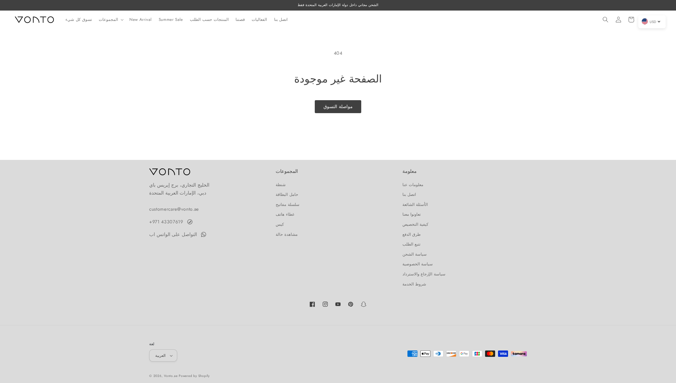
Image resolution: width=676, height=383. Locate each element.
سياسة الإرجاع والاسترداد (423, 274)
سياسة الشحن (414, 254)
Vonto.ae (170, 375)
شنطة (281, 185)
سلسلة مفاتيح (287, 204)
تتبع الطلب (411, 244)
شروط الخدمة (414, 284)
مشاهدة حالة (287, 234)
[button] (110, 19)
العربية (160, 355)
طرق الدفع (411, 234)
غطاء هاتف (285, 214)
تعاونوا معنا (411, 214)
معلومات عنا (413, 185)
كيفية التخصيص (415, 224)
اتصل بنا (409, 194)
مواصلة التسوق (338, 106)
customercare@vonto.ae (174, 209)
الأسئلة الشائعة (415, 204)
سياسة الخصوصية (417, 264)
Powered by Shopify (194, 375)
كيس (280, 224)
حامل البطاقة (287, 194)
